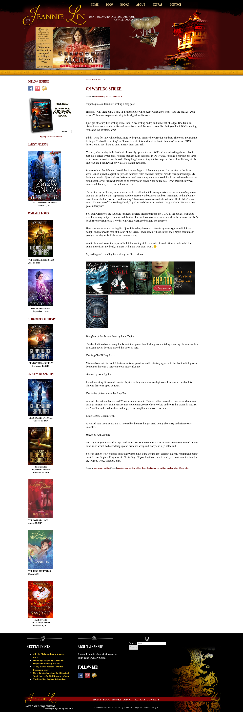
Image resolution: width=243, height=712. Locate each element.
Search (132, 643)
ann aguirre (130, 468)
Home (95, 4)
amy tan (120, 468)
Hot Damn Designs (150, 707)
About (140, 4)
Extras (157, 4)
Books (124, 4)
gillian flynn (141, 468)
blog (95, 468)
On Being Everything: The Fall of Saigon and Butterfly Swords (48, 662)
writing (107, 468)
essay (100, 468)
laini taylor (151, 468)
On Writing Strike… (104, 89)
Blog (109, 4)
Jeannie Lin (117, 96)
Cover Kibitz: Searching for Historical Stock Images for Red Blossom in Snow (51, 674)
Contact (175, 4)
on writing (161, 468)
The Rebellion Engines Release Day (49, 679)
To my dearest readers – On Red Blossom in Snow (48, 668)
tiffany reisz (183, 468)
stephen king (172, 468)
